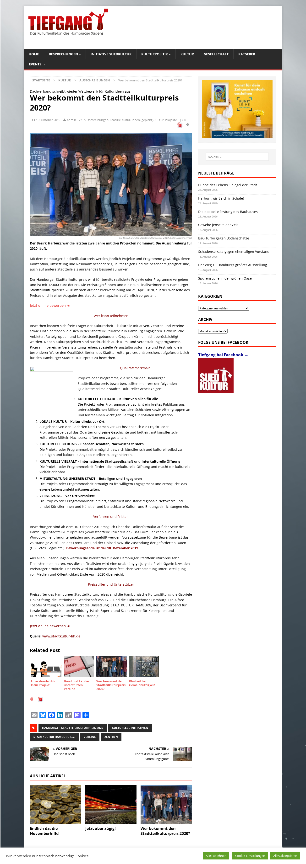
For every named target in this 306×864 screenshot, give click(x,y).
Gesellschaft (216, 54)
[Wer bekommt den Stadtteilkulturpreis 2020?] (166, 804)
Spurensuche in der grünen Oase (225, 278)
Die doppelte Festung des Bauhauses (228, 211)
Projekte (171, 120)
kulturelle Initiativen (130, 728)
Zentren (111, 737)
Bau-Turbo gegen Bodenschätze (223, 238)
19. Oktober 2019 (48, 120)
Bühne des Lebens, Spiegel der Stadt (227, 185)
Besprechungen (63, 54)
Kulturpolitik (154, 54)
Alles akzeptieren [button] (285, 855)
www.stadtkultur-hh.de (61, 636)
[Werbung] (237, 109)
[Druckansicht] (188, 125)
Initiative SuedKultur (111, 54)
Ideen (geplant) (142, 120)
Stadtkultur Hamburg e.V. (54, 737)
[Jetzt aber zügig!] (111, 804)
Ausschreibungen (96, 120)
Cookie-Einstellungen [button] (250, 855)
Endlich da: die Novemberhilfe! (45, 831)
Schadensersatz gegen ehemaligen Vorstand (233, 251)
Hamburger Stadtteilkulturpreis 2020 (72, 728)
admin (71, 120)
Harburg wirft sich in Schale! (221, 198)
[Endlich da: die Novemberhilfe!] (55, 804)
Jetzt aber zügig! (100, 828)
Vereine (90, 737)
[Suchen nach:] (237, 157)
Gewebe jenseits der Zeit (218, 225)
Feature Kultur (120, 120)
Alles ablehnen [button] (216, 855)
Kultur (187, 54)
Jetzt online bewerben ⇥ (50, 305)
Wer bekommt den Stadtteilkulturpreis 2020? (165, 831)
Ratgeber (246, 54)
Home (34, 54)
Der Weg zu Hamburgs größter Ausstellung (232, 265)
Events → (37, 64)
